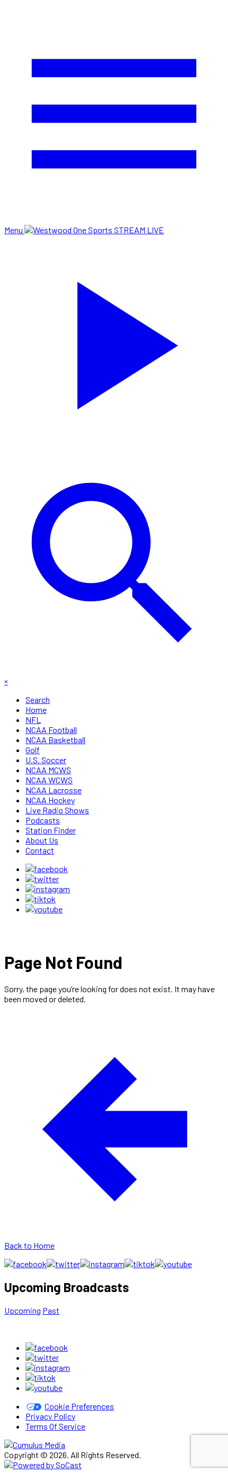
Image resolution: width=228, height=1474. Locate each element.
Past (50, 1310)
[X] (42, 879)
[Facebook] (46, 869)
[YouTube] (44, 909)
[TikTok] (40, 899)
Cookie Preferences (79, 1406)
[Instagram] (47, 889)
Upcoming (22, 1310)
